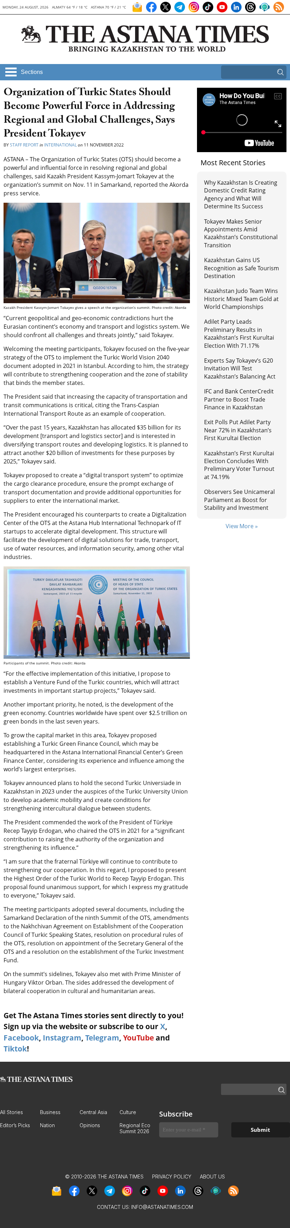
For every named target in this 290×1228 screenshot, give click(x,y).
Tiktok (15, 1049)
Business (50, 1112)
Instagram (62, 1038)
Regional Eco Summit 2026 (135, 1128)
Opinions (90, 1125)
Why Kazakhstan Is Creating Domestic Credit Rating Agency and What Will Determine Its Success (240, 194)
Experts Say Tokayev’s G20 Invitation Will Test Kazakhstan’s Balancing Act (240, 368)
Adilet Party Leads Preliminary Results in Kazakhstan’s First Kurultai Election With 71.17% (239, 333)
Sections (32, 72)
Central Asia (93, 1112)
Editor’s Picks (15, 1125)
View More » (242, 526)
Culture (128, 1112)
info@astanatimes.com (162, 1207)
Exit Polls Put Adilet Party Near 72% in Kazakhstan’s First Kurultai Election (238, 430)
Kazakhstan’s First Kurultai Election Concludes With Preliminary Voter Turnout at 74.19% (239, 465)
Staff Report (24, 145)
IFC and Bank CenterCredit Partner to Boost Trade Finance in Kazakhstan (239, 399)
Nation (47, 1125)
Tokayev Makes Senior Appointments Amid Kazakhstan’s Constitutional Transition (241, 233)
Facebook (21, 1038)
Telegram (102, 1038)
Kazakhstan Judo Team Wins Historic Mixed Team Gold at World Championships (241, 299)
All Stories (11, 1112)
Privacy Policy (171, 1177)
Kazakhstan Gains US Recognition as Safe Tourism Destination (241, 268)
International (60, 145)
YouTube (138, 1038)
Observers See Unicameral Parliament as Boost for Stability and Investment (239, 500)
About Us (212, 1177)
